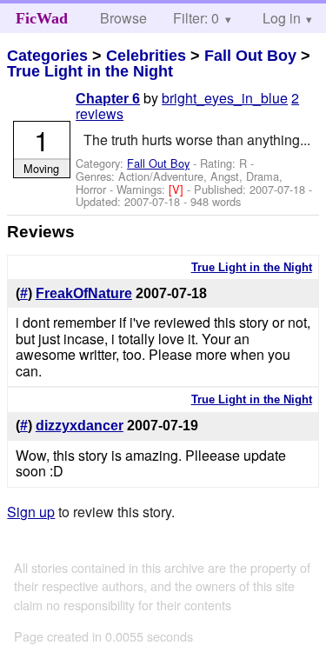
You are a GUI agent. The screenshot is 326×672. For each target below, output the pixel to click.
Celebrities (146, 55)
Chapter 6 (108, 98)
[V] (178, 189)
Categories (47, 55)
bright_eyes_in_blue (225, 98)
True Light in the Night (90, 71)
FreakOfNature (84, 293)
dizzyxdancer (79, 425)
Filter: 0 (196, 18)
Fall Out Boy (250, 55)
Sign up (31, 512)
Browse (123, 18)
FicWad (42, 18)
